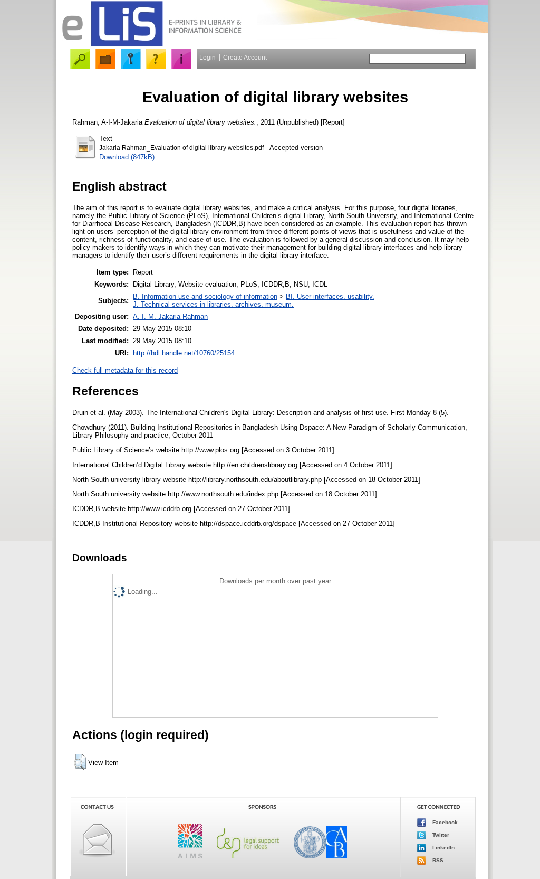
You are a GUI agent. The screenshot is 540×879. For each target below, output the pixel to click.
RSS (437, 860)
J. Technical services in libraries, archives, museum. (213, 304)
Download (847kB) (127, 157)
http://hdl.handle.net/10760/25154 (184, 353)
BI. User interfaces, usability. (330, 296)
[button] (80, 762)
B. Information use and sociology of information (205, 296)
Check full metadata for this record (125, 370)
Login (207, 57)
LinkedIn (443, 847)
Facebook (444, 822)
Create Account (245, 57)
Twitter (440, 834)
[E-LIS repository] (151, 45)
